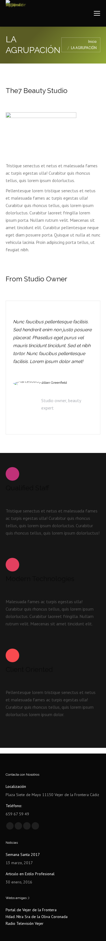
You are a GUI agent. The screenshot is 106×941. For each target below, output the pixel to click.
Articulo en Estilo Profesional (30, 873)
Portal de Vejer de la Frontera (31, 909)
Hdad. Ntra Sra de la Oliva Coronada (37, 916)
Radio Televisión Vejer (25, 923)
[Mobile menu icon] (97, 13)
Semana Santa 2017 (23, 854)
